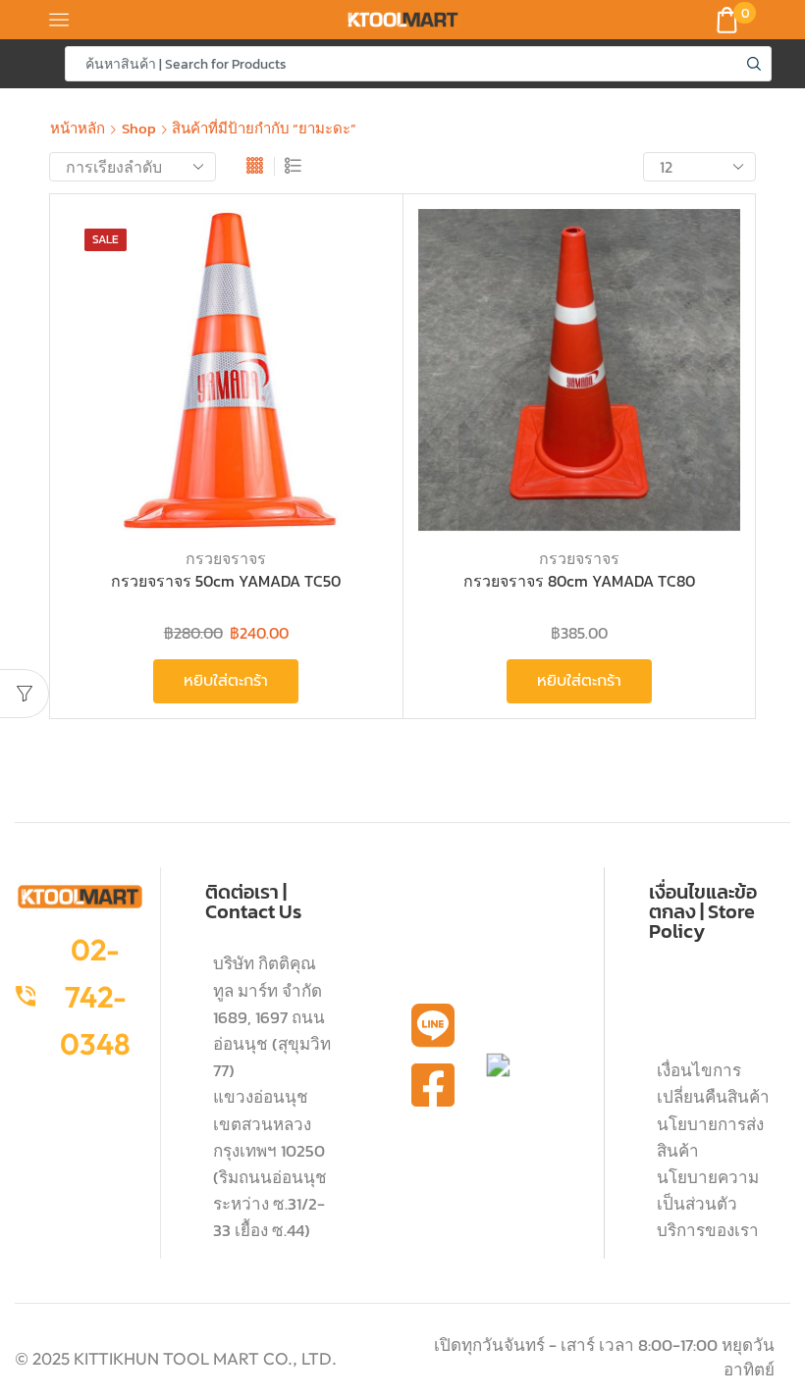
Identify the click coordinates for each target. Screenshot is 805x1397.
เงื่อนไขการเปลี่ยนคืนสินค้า (713, 1084)
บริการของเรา (708, 1230)
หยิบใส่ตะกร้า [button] (350, 402)
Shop (139, 128)
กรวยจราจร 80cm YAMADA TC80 (579, 581)
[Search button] (754, 63)
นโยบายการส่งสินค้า (710, 1138)
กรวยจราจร (226, 558)
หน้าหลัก (77, 128)
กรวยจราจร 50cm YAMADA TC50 (226, 581)
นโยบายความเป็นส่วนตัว (708, 1190)
